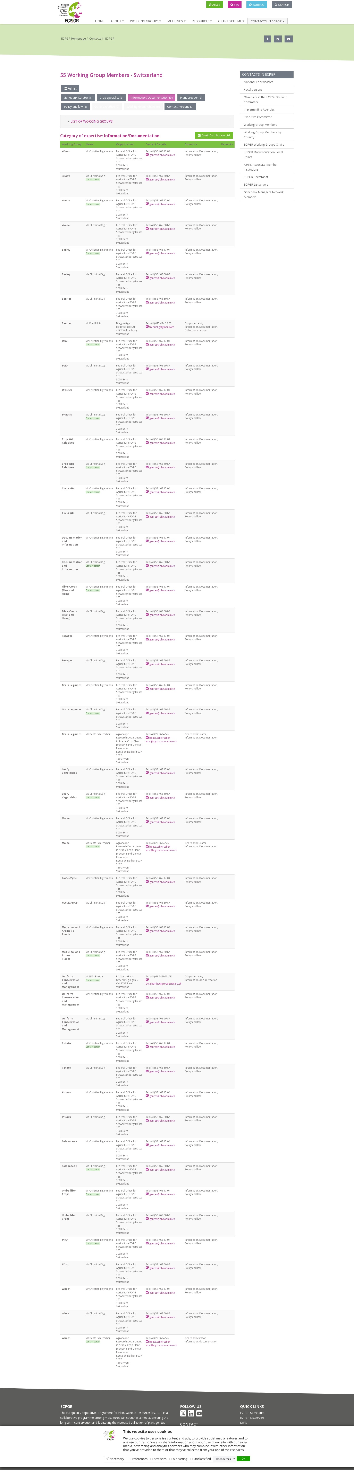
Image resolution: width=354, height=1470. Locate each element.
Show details (223, 1459)
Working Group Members (260, 125)
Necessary (116, 1459)
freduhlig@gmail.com (161, 327)
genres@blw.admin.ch (162, 155)
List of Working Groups (91, 121)
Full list (72, 88)
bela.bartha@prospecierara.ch (164, 983)
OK (243, 1458)
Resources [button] (201, 21)
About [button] (116, 21)
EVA (236, 5)
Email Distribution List (215, 135)
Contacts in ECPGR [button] (267, 21)
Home (99, 21)
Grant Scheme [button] (230, 21)
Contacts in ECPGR (101, 38)
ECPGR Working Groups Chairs (264, 144)
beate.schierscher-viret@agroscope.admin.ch (161, 739)
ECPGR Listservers (256, 184)
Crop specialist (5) (111, 97)
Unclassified (202, 1459)
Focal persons (253, 89)
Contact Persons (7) (180, 106)
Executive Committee (258, 117)
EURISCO (258, 5)
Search (283, 5)
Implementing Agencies (259, 109)
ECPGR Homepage (73, 38)
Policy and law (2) (75, 106)
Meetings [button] (175, 21)
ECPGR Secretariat (256, 177)
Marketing (180, 1459)
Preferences (139, 1459)
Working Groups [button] (144, 21)
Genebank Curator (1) (78, 97)
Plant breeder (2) (191, 97)
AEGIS (215, 5)
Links (243, 1422)
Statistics (160, 1459)
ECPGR (66, 1406)
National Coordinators (258, 82)
